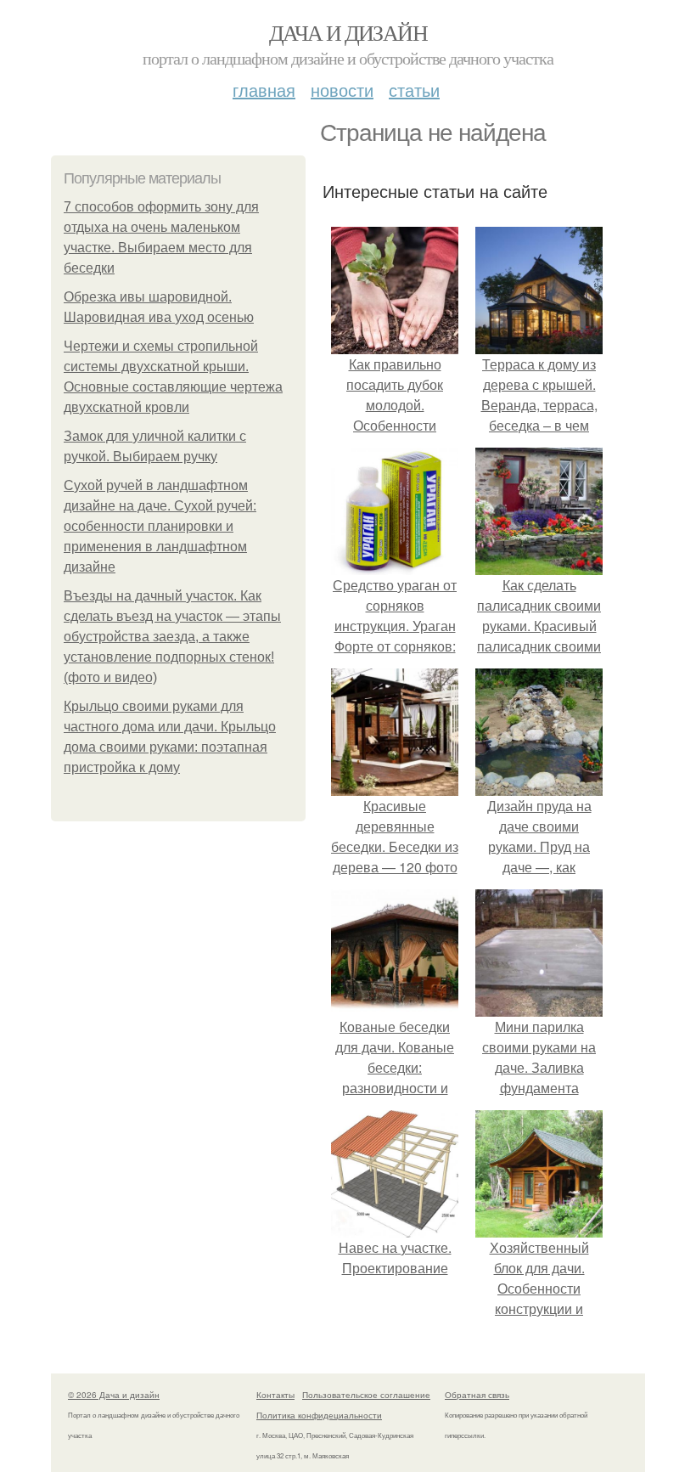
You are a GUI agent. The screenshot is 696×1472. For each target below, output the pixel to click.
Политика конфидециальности (319, 1415)
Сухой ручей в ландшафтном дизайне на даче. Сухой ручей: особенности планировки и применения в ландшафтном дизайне (160, 526)
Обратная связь (477, 1395)
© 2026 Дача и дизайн (114, 1395)
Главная (264, 89)
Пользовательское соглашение (366, 1395)
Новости (342, 89)
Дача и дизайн (348, 32)
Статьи (414, 89)
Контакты (275, 1395)
